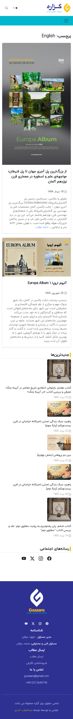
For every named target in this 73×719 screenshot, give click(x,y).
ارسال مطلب (36, 656)
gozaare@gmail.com (36, 676)
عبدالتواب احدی (24, 710)
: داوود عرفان (36, 637)
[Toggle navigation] (66, 20)
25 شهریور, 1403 (54, 293)
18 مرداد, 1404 (56, 191)
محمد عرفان (36, 644)
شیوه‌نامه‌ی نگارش (36, 663)
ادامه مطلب (41, 227)
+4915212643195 (36, 683)
